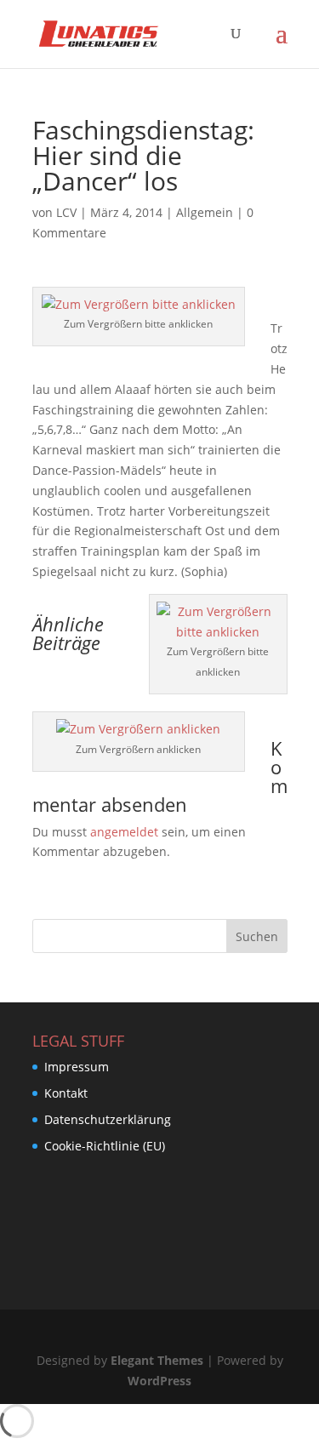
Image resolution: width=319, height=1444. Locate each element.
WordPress (159, 1381)
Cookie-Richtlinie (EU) (104, 1146)
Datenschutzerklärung (107, 1119)
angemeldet (124, 832)
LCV (66, 212)
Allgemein (204, 212)
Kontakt (66, 1093)
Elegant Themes (157, 1360)
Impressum (76, 1067)
